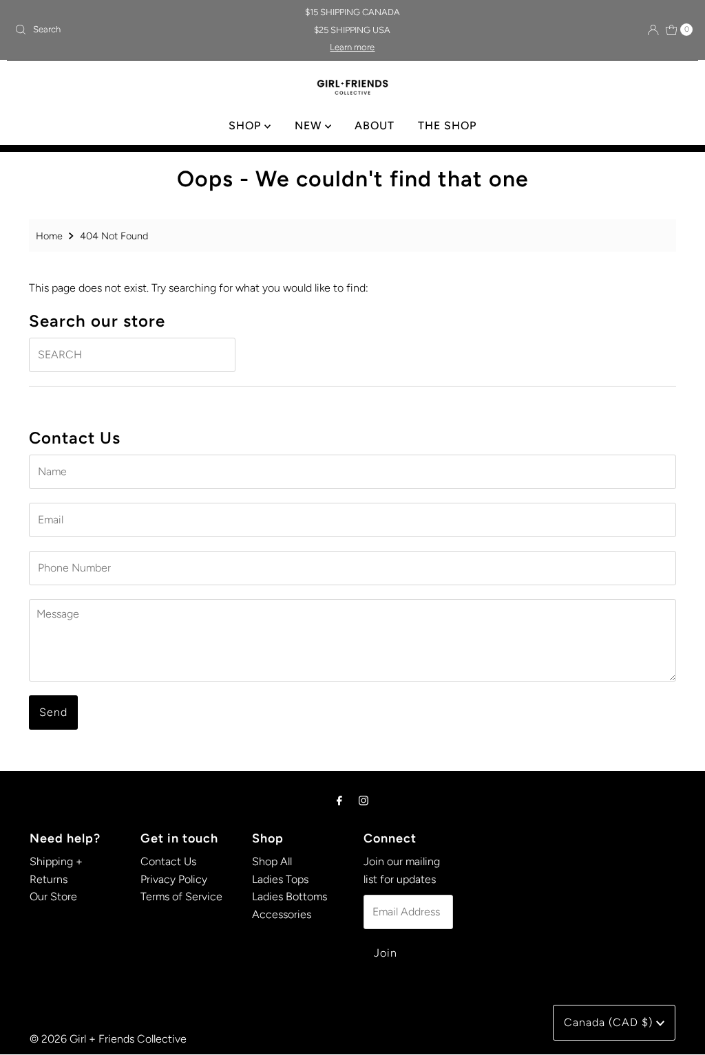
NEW (310, 125)
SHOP (246, 125)
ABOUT (374, 125)
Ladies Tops (280, 879)
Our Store (53, 896)
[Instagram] (363, 800)
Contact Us (168, 861)
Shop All (272, 861)
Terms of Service (181, 896)
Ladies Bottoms (289, 896)
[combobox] (120, 29)
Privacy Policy (173, 879)
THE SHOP (447, 125)
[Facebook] (339, 800)
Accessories (281, 914)
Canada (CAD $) (610, 1022)
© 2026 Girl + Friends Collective (108, 1038)
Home (49, 236)
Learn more (352, 47)
